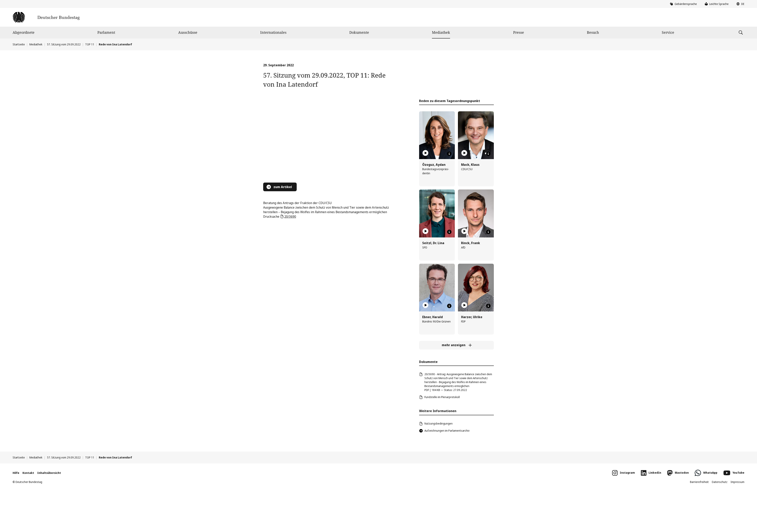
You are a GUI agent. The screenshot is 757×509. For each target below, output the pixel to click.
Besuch (593, 32)
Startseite (19, 44)
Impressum (737, 482)
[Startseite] (46, 17)
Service (668, 32)
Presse (518, 32)
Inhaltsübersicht (49, 473)
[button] (739, 4)
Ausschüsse (187, 32)
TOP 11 (89, 44)
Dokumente (359, 32)
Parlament (106, 32)
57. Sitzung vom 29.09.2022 (64, 44)
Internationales (273, 32)
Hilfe (16, 473)
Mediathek (441, 32)
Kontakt (28, 473)
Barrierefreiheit (699, 482)
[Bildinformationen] (449, 153)
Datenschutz (719, 482)
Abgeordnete (23, 32)
